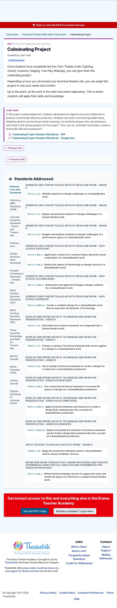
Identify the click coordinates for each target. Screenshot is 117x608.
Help (77, 598)
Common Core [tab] (14, 244)
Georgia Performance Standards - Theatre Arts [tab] (16, 276)
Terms (110, 592)
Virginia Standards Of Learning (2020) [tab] (15, 397)
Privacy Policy (48, 592)
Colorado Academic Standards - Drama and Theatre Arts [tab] (15, 226)
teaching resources (47, 568)
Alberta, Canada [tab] (14, 357)
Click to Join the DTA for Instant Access (60, 25)
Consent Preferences (91, 592)
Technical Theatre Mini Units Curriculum (44, 34)
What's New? (79, 546)
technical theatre (16, 60)
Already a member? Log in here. (75, 511)
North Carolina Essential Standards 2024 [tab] (15, 296)
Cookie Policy (67, 592)
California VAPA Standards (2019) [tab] (15, 205)
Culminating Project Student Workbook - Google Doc (43, 138)
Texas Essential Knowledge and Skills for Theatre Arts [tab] (16, 339)
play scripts (29, 568)
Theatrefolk (11, 562)
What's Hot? (79, 551)
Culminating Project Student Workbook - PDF (39, 134)
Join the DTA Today (34, 511)
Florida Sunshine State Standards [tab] (15, 258)
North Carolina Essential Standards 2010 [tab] (15, 316)
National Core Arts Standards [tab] (15, 189)
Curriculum (12, 34)
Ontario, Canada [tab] (14, 382)
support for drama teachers (25, 571)
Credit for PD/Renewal (79, 563)
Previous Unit (13, 148)
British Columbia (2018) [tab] (15, 369)
